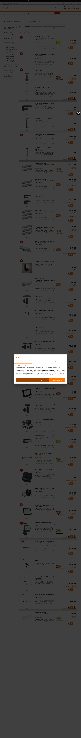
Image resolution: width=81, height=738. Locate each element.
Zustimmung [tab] (23, 361)
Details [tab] (40, 361)
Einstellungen (40, 380)
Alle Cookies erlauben (57, 380)
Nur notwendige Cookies (24, 380)
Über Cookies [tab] (57, 361)
